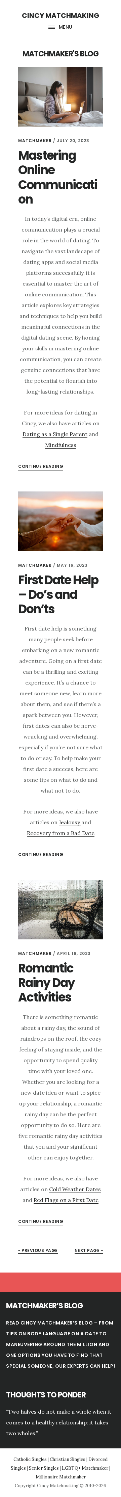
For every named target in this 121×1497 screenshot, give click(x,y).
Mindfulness (60, 445)
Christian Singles (67, 1459)
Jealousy (70, 822)
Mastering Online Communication (57, 177)
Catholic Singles (30, 1459)
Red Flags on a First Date (66, 1200)
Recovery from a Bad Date (60, 833)
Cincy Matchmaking (60, 15)
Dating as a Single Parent (55, 434)
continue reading (40, 466)
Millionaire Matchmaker (61, 1477)
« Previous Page (38, 1250)
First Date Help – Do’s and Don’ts (58, 594)
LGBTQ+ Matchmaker (85, 1468)
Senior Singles (44, 1468)
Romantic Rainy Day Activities (46, 983)
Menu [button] (66, 27)
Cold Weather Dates (75, 1189)
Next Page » (89, 1250)
